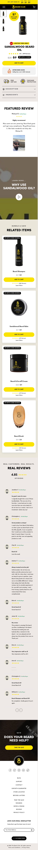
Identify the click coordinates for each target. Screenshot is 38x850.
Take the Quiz (19, 800)
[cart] (32, 7)
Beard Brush (19, 436)
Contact (19, 785)
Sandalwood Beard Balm (19, 326)
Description (12, 89)
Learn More (19, 285)
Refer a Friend (19, 806)
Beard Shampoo (19, 271)
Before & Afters (19, 795)
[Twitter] (14, 770)
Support (19, 781)
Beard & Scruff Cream (19, 381)
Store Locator (19, 792)
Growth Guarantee (19, 788)
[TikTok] (27, 770)
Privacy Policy (19, 812)
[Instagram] (19, 770)
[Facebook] (10, 770)
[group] (23, 25)
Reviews (19, 809)
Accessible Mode (20, 838)
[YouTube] (23, 770)
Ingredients (12, 95)
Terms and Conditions (14, 847)
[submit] (31, 830)
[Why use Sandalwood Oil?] (19, 197)
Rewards (19, 803)
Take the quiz (19, 747)
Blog (19, 778)
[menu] (4, 7)
